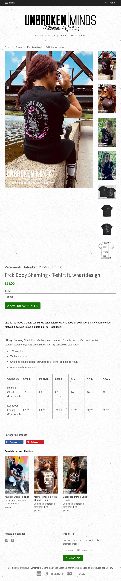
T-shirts (19, 47)
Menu (12, 2)
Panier (112, 2)
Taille (8, 291)
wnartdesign (69, 322)
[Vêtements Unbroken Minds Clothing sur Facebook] (6, 540)
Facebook (55, 327)
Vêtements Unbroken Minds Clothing (49, 567)
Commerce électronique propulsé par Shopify (90, 567)
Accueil (8, 47)
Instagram (37, 327)
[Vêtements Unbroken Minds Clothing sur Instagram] (12, 540)
